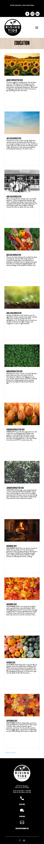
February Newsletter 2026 (15, 429)
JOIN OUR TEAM (28, 5)
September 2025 (11, 721)
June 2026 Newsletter (13, 196)
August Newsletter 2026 (14, 80)
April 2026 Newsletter (13, 313)
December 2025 (11, 546)
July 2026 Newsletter (13, 138)
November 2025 (11, 604)
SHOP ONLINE (15, 5)
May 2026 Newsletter (13, 255)
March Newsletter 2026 (14, 371)
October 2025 (10, 662)
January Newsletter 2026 (15, 488)
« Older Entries (10, 752)
